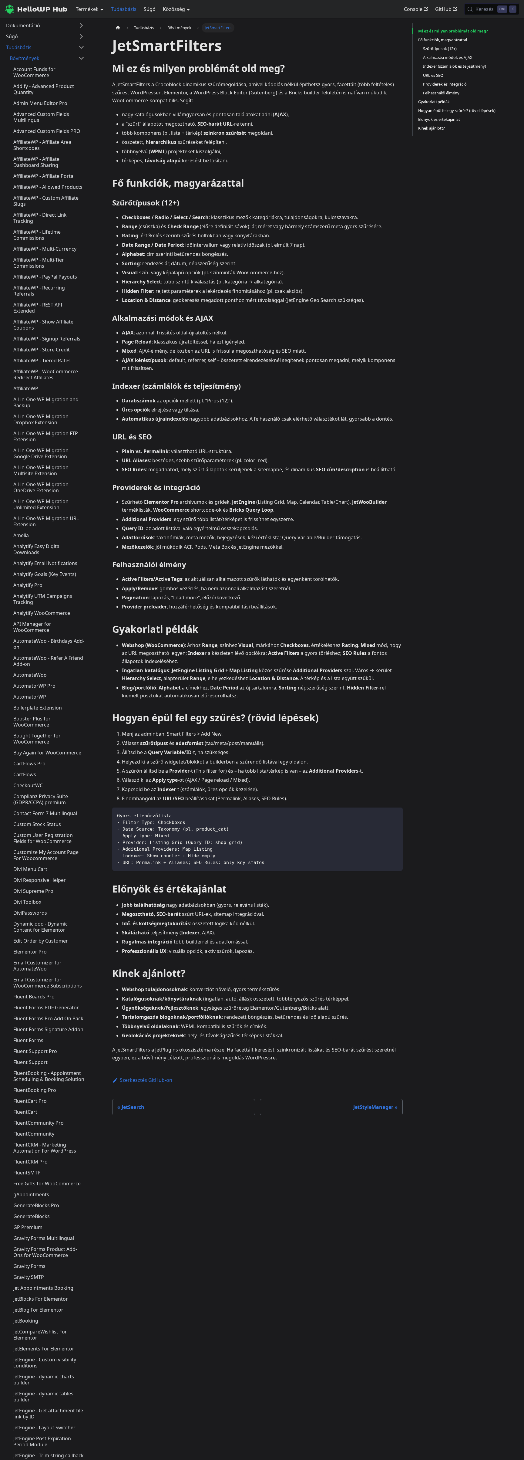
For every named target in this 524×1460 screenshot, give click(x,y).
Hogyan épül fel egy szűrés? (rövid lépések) (456, 110)
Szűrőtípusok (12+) (440, 48)
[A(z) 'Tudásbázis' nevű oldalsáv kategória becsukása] (81, 47)
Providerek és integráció (445, 84)
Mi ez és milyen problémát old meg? (453, 31)
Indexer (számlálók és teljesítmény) (454, 66)
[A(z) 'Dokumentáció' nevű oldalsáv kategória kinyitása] (81, 25)
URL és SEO (433, 75)
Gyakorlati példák (434, 101)
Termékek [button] (87, 9)
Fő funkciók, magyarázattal (442, 39)
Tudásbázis (123, 9)
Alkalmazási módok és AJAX (447, 57)
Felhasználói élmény (441, 93)
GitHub (443, 9)
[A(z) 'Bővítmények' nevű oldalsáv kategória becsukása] (81, 58)
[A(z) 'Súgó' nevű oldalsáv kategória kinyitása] (81, 36)
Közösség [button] (174, 9)
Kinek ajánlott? (431, 128)
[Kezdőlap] (118, 27)
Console (413, 9)
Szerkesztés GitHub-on (146, 1080)
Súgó (150, 9)
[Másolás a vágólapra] (395, 815)
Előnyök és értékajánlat (439, 119)
